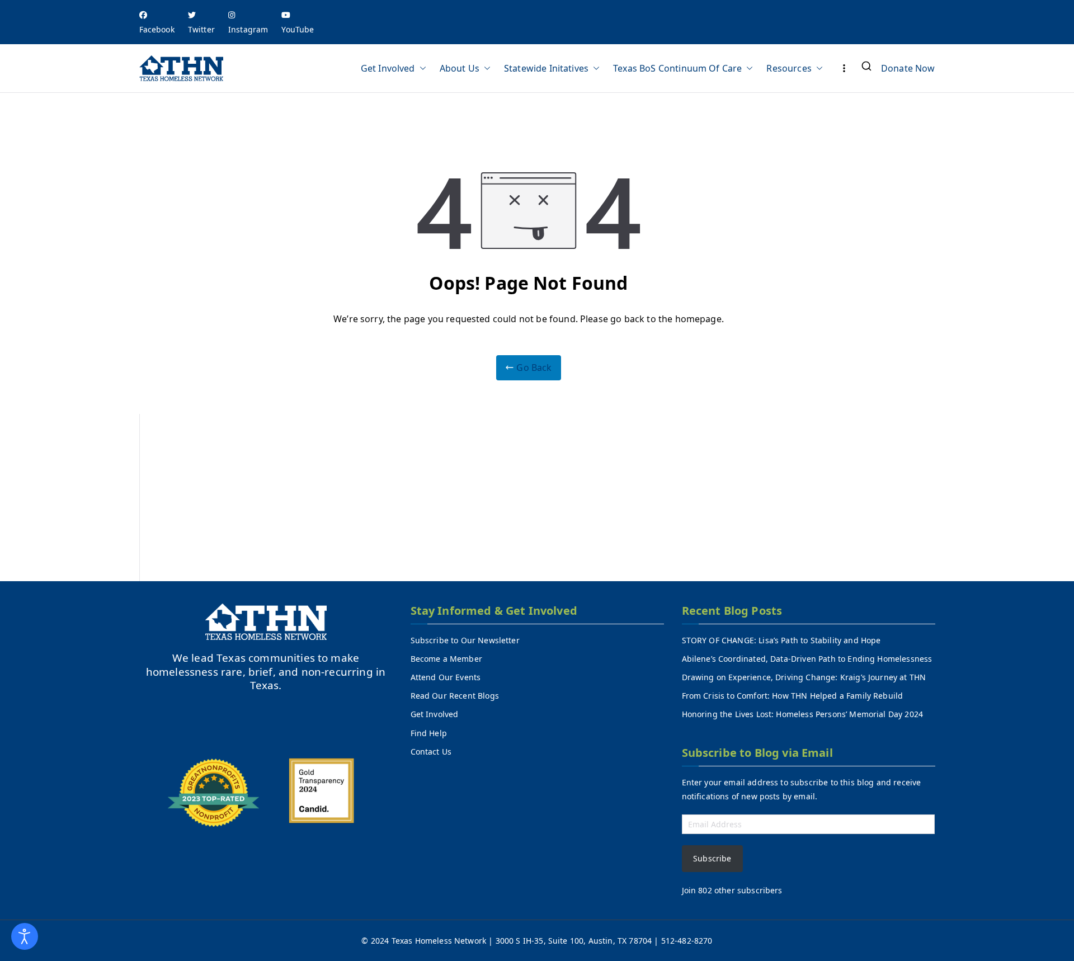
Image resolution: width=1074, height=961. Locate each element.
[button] (420, 68)
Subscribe (712, 858)
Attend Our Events (446, 677)
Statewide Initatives (546, 68)
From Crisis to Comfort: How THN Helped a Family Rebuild (792, 695)
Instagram (248, 29)
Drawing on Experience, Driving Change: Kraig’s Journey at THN (804, 677)
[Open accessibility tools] (24, 936)
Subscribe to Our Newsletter (465, 640)
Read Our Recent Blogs (455, 695)
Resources (788, 68)
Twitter (201, 29)
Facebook (157, 29)
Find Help (429, 733)
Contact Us (431, 751)
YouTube (297, 29)
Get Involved (388, 68)
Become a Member (446, 658)
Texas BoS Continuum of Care (677, 68)
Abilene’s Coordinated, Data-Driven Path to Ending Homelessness (807, 658)
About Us (459, 68)
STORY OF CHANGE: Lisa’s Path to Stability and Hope (781, 640)
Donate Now (908, 68)
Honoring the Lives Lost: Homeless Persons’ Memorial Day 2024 (803, 714)
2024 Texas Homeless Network (429, 940)
